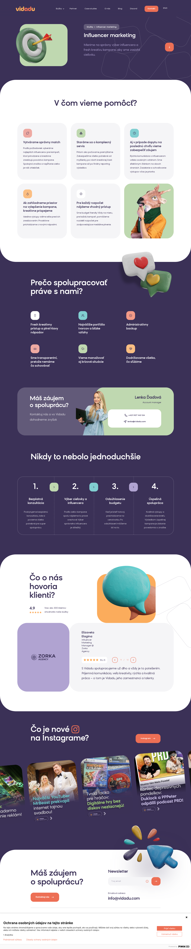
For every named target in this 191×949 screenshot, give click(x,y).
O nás (107, 9)
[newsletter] (156, 881)
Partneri (73, 9)
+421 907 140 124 (136, 415)
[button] (115, 660)
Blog (120, 9)
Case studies (91, 9)
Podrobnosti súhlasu (12, 940)
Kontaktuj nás (42, 897)
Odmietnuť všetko (169, 934)
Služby (59, 9)
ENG (165, 8)
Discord (133, 9)
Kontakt (151, 9)
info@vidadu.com (124, 899)
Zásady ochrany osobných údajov (41, 940)
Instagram (146, 738)
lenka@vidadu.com (137, 422)
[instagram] (53, 791)
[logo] (25, 9)
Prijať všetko (169, 928)
